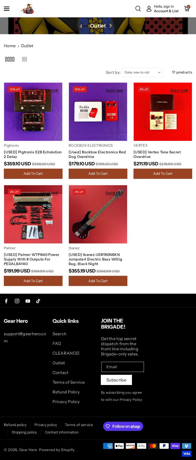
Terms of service (79, 424)
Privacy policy (45, 424)
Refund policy (15, 424)
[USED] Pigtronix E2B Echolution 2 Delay (33, 154)
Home (10, 45)
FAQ (57, 343)
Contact (61, 372)
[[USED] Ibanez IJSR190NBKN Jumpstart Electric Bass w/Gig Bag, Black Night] (98, 214)
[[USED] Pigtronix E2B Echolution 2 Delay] (33, 112)
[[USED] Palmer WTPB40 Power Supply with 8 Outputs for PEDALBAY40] (33, 214)
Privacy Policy (66, 401)
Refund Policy (66, 391)
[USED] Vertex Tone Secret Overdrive (157, 154)
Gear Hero (28, 449)
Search (60, 333)
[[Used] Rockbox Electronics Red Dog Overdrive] (98, 112)
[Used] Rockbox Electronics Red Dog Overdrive (97, 154)
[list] (24, 59)
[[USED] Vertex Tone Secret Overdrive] (163, 112)
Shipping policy (24, 432)
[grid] (9, 59)
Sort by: (113, 72)
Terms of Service (69, 382)
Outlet (59, 362)
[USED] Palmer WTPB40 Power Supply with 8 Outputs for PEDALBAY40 (31, 259)
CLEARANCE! (66, 353)
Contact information (62, 432)
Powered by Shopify (57, 449)
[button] (9, 9)
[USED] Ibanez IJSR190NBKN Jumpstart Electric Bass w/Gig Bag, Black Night (95, 259)
